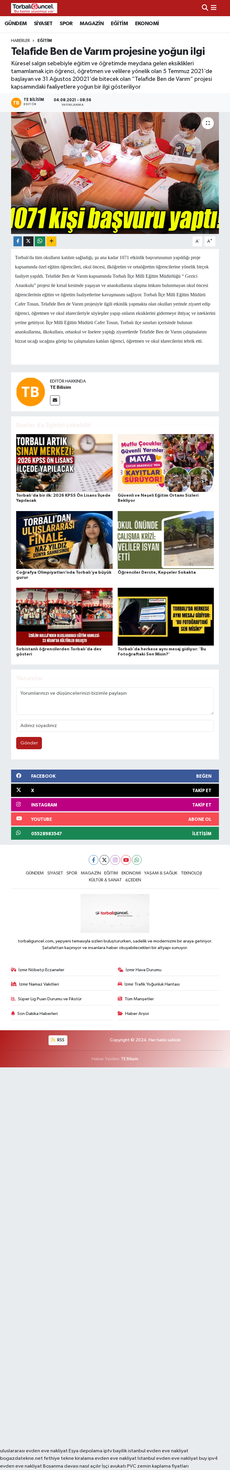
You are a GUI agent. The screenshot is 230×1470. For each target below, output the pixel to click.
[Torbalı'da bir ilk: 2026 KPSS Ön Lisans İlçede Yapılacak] (64, 463)
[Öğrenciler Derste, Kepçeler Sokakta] (166, 539)
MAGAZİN (92, 23)
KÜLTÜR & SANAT (105, 880)
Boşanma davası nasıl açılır (72, 1466)
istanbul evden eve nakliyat (158, 1451)
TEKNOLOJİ (191, 873)
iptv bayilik (115, 1451)
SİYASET (43, 23)
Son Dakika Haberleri (37, 1013)
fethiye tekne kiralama (69, 1458)
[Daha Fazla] (51, 241)
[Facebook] (94, 860)
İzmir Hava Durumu (143, 970)
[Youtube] (126, 860)
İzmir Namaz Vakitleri (39, 984)
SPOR (66, 23)
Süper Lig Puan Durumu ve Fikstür (50, 999)
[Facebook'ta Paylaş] (17, 241)
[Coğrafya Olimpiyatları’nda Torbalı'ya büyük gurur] (64, 539)
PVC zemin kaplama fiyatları (158, 1466)
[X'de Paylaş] (28, 241)
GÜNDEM (15, 23)
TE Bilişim (129, 1059)
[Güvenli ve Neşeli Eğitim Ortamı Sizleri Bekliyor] (166, 463)
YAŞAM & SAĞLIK (160, 873)
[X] (104, 860)
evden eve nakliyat (116, 1458)
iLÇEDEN (133, 880)
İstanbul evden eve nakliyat (167, 1458)
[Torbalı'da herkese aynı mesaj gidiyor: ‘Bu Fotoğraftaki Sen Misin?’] (166, 616)
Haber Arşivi (137, 1013)
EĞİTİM (119, 23)
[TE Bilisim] (30, 391)
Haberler (20, 41)
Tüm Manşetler (139, 999)
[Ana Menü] (214, 7)
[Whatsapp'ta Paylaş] (40, 241)
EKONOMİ (147, 23)
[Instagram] (115, 860)
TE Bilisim (60, 387)
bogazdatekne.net (22, 1458)
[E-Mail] (55, 400)
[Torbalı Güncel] (34, 8)
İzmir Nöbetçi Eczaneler (41, 970)
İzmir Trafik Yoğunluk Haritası (152, 984)
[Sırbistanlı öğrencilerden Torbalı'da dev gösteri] (64, 616)
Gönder (29, 743)
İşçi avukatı (114, 1466)
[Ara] (205, 7)
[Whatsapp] (137, 860)
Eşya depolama (85, 1451)
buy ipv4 (208, 1458)
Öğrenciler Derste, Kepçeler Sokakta (157, 572)
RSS (60, 1040)
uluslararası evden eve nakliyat (34, 1451)
